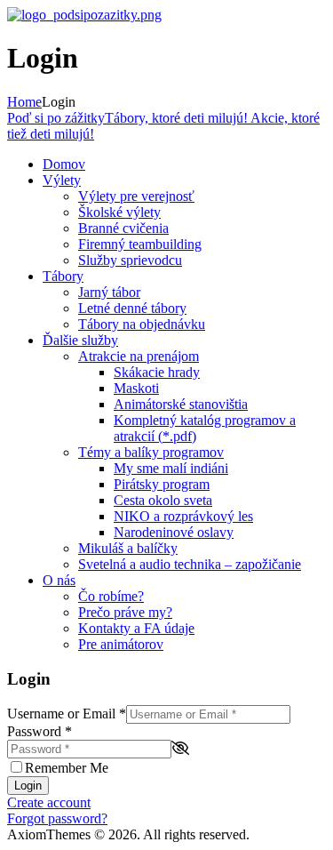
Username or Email (66, 713)
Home (24, 101)
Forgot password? (57, 818)
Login (28, 785)
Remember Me (66, 767)
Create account (49, 802)
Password (39, 731)
